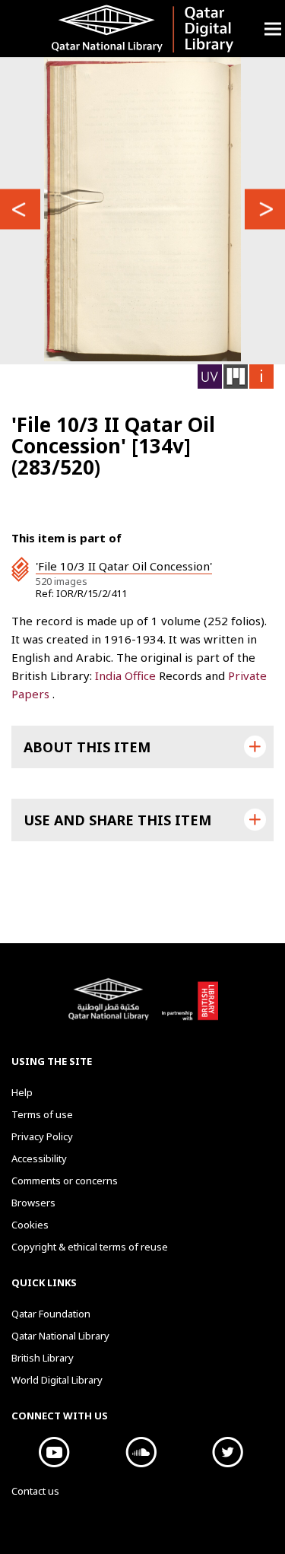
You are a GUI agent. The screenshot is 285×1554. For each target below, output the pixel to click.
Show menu (273, 28)
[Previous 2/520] (20, 209)
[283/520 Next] (265, 209)
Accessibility (39, 1158)
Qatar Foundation (50, 1313)
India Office (127, 675)
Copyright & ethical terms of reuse (89, 1247)
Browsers (33, 1202)
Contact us (35, 1491)
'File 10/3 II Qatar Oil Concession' (124, 566)
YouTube (54, 1452)
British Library (189, 1007)
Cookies (30, 1224)
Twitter (228, 1452)
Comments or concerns (64, 1180)
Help (22, 1092)
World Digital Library (57, 1380)
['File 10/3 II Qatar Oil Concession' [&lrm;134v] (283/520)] (142, 209)
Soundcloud (141, 1452)
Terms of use (42, 1114)
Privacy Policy (42, 1136)
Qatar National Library (111, 1007)
